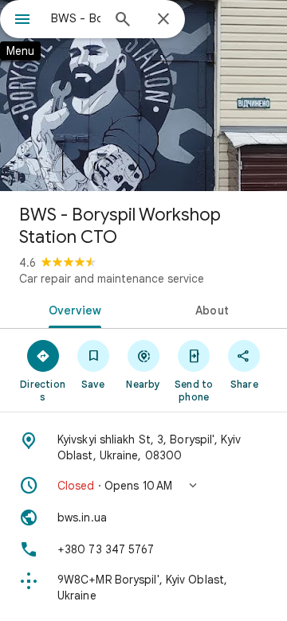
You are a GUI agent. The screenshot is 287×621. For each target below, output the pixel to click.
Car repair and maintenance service (111, 278)
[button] (143, 486)
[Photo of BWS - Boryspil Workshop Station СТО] (143, 95)
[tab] (72, 309)
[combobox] (75, 18)
